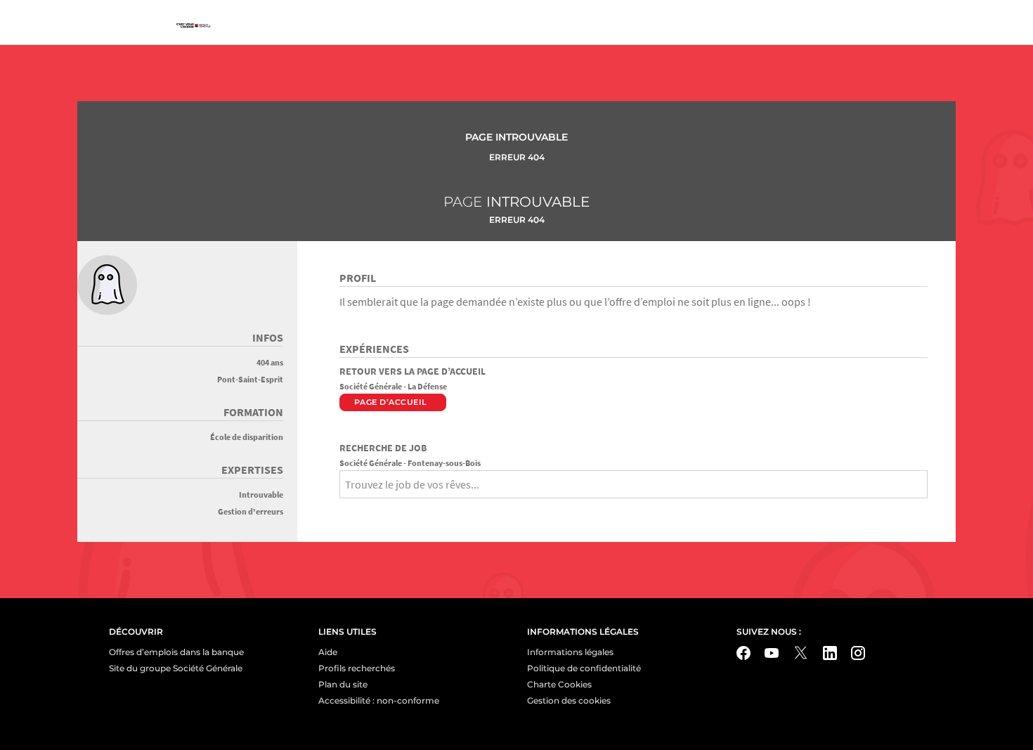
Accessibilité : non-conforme (378, 700)
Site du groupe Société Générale (175, 668)
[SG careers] (193, 26)
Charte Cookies (559, 684)
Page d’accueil (390, 402)
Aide (327, 652)
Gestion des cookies (569, 700)
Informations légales (570, 652)
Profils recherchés (356, 668)
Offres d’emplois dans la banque (176, 652)
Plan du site (343, 684)
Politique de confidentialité (584, 668)
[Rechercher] (344, 509)
